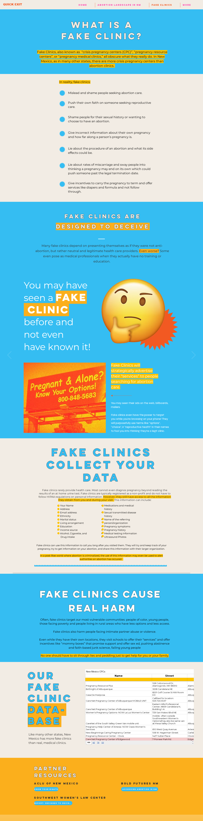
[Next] (194, 355)
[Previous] (9, 355)
